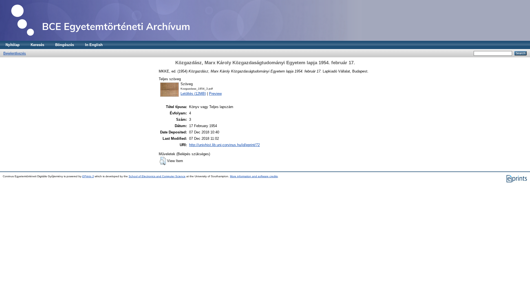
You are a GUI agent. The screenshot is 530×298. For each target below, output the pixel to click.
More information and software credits (254, 176)
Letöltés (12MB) (193, 94)
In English (94, 45)
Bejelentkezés (14, 53)
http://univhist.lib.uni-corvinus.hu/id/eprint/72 (224, 145)
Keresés (37, 45)
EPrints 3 (88, 176)
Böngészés (64, 45)
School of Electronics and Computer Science (157, 176)
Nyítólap (13, 45)
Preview (215, 94)
